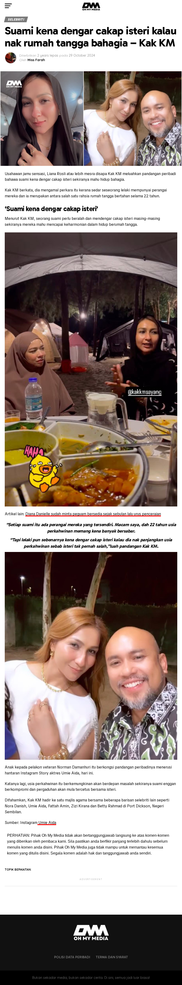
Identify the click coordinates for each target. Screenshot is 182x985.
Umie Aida (46, 822)
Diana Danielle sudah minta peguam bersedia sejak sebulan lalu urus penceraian (93, 513)
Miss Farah (36, 60)
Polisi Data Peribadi (72, 957)
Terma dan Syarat (112, 957)
